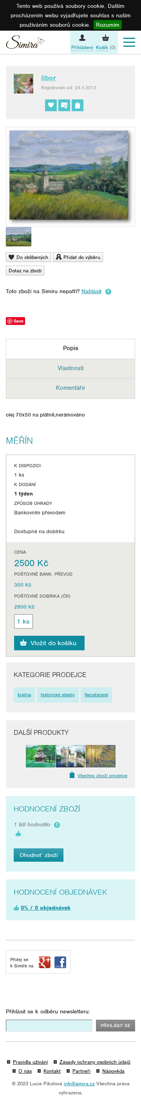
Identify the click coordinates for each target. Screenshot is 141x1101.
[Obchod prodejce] (77, 105)
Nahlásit (91, 291)
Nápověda (113, 1071)
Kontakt (52, 1071)
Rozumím (107, 24)
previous (20, 756)
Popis (70, 348)
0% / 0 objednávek (45, 907)
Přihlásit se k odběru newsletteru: (48, 1011)
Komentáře (70, 388)
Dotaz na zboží (25, 270)
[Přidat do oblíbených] (51, 105)
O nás (25, 1071)
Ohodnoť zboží (39, 855)
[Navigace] (129, 42)
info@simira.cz (79, 1083)
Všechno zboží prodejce (102, 776)
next (121, 756)
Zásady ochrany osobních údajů (95, 1062)
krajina (24, 695)
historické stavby (58, 695)
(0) (106, 47)
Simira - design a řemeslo (25, 43)
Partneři (81, 1071)
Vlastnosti (71, 368)
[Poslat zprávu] (64, 105)
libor (48, 77)
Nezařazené (96, 695)
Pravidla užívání (30, 1062)
